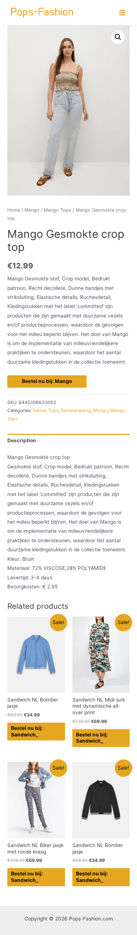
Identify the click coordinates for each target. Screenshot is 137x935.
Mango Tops (57, 210)
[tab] (68, 441)
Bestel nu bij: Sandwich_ (27, 731)
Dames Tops (45, 410)
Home (13, 210)
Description (21, 440)
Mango (31, 210)
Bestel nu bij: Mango (47, 381)
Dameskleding (76, 410)
